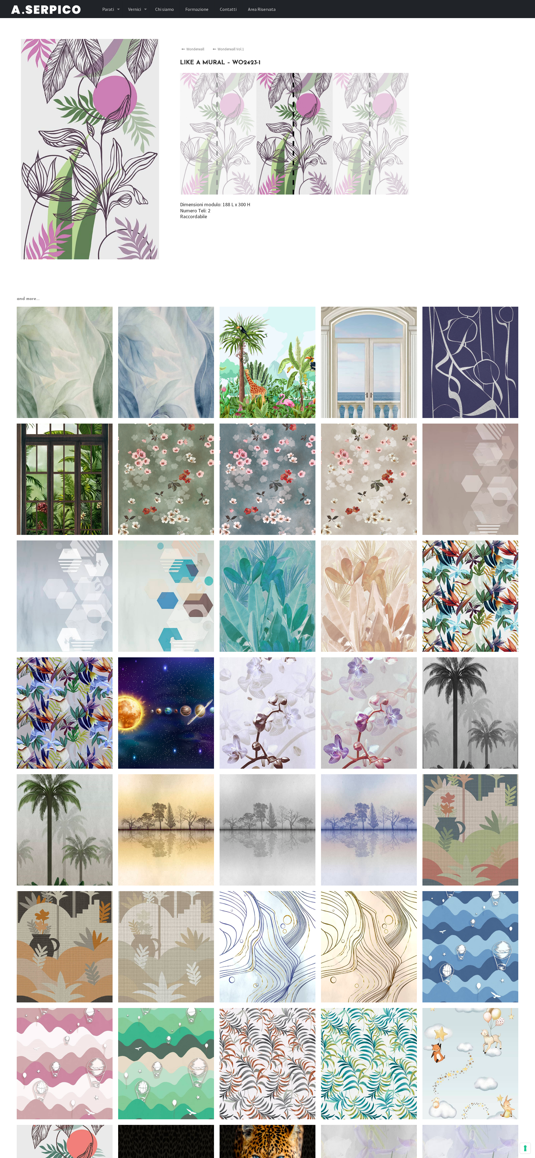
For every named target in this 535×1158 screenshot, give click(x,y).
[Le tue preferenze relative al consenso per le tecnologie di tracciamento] (525, 1148)
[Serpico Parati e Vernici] (46, 9)
